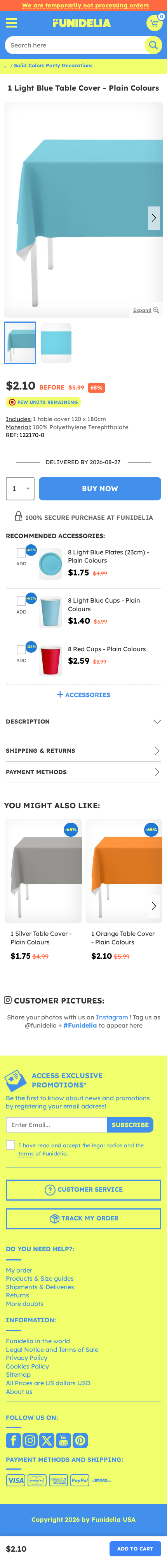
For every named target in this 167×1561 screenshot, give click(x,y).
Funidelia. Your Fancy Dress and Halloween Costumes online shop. (82, 23)
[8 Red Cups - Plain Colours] (50, 660)
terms (26, 1153)
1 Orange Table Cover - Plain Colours (123, 938)
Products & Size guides (40, 1278)
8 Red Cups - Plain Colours (107, 649)
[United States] (13, 1441)
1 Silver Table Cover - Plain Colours (40, 938)
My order (19, 1270)
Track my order (88, 1218)
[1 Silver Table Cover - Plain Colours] (43, 871)
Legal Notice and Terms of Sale (52, 1349)
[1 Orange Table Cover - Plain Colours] (124, 871)
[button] (154, 218)
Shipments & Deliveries (40, 1287)
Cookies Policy (27, 1366)
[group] (20, 343)
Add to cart (135, 1548)
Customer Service (89, 1189)
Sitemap (18, 1374)
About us (19, 1391)
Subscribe (130, 1125)
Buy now (100, 488)
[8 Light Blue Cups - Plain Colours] (50, 612)
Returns (17, 1295)
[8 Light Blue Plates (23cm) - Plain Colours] (50, 564)
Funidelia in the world (38, 1341)
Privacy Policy (26, 1358)
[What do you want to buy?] (11, 23)
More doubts (24, 1304)
